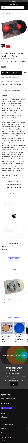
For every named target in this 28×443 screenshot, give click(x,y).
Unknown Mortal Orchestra (12, 53)
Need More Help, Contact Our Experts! (12, 90)
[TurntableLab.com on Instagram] (4, 404)
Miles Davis (8, 168)
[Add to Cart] (11, 332)
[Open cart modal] (25, 4)
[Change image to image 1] (3, 46)
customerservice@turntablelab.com (10, 421)
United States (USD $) (8, 437)
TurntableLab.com (13, 440)
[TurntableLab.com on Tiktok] (6, 404)
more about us (4, 399)
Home (2, 11)
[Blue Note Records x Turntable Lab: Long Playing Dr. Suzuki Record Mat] (19, 328)
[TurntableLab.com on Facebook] (2, 404)
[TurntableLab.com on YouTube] (9, 404)
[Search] (25, 7)
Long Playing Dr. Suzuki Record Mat (20, 338)
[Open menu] (1, 4)
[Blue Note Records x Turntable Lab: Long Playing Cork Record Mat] (7, 328)
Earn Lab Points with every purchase (12, 84)
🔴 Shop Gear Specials (14, 1)
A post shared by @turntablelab (11, 234)
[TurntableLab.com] (14, 4)
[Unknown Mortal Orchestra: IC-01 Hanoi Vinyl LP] (14, 29)
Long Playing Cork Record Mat (7, 338)
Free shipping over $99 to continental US (13, 81)
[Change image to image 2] (8, 46)
